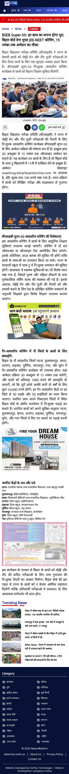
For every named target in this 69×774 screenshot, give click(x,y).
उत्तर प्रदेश (10, 741)
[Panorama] (34, 449)
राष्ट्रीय (43, 736)
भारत (38, 10)
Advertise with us (14, 754)
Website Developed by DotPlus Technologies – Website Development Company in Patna (34, 769)
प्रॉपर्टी (8, 703)
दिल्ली (43, 730)
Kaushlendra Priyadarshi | (27, 78)
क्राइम (64, 10)
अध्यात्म (44, 703)
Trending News (14, 602)
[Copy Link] (5, 127)
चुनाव (14, 10)
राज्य (26, 10)
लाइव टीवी (10, 714)
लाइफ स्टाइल (11, 719)
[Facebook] (34, 127)
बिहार (8, 730)
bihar (18, 29)
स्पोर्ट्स (8, 708)
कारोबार (9, 681)
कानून (43, 714)
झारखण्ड (10, 736)
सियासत (44, 698)
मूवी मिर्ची (44, 692)
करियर (43, 681)
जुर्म (7, 687)
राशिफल (44, 687)
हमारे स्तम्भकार (12, 698)
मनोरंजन (50, 10)
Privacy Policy (55, 754)
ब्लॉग (42, 725)
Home (5, 29)
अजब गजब (45, 708)
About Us (35, 754)
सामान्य (43, 719)
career (34, 29)
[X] (27, 127)
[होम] (9, 4)
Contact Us (34, 759)
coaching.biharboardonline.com (26, 173)
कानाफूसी (10, 725)
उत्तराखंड (44, 741)
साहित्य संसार (11, 692)
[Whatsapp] (42, 127)
